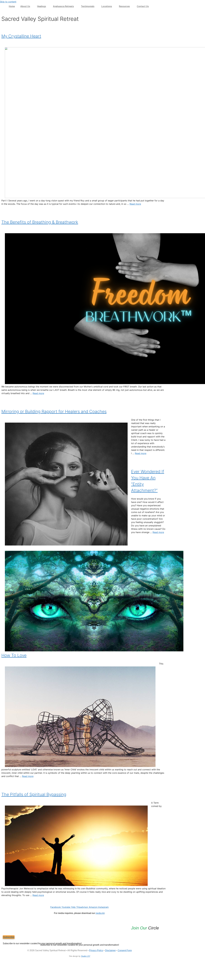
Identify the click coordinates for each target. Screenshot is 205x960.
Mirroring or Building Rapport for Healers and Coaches (54, 411)
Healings (41, 6)
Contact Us (143, 6)
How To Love (13, 655)
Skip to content (8, 1)
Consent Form (125, 950)
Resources (124, 6)
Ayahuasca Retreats (63, 6)
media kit (100, 913)
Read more (135, 204)
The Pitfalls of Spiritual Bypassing (33, 794)
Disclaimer (110, 950)
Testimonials (87, 6)
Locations (106, 6)
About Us (25, 6)
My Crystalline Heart (21, 36)
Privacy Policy (96, 950)
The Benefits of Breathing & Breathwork (39, 222)
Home (12, 6)
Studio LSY (85, 956)
